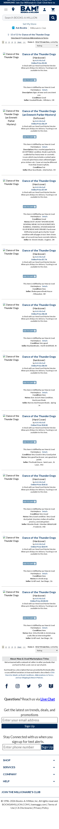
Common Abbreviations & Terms (35, 38)
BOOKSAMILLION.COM (15, 804)
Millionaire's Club (38, 28)
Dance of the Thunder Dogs (39, 54)
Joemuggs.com (38, 804)
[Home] (29, 9)
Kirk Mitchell (40, 60)
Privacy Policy (41, 807)
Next (19, 42)
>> (24, 42)
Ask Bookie (21, 28)
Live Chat (47, 699)
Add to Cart (30, 80)
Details (45, 90)
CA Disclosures (24, 807)
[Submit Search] (53, 18)
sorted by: (54, 42)
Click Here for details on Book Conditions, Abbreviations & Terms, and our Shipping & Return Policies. (30, 675)
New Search (16, 38)
